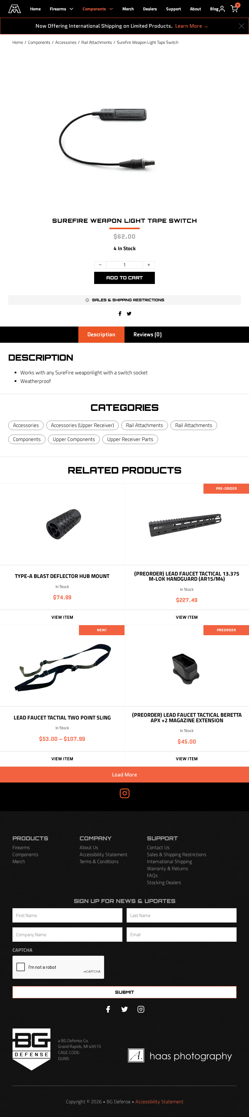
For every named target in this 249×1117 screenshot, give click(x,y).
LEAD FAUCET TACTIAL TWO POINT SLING (62, 717)
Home (35, 8)
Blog (214, 8)
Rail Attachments (96, 42)
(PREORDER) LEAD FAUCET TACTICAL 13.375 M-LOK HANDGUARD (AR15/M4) (186, 576)
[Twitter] (124, 1009)
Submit (124, 992)
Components (94, 8)
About (195, 8)
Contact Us (158, 847)
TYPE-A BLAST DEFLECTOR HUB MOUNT (62, 576)
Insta (105, 793)
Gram (143, 793)
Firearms (58, 8)
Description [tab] (101, 334)
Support (173, 8)
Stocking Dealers (164, 882)
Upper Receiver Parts (130, 439)
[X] (129, 313)
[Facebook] (119, 313)
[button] (124, 300)
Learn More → (191, 26)
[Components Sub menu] (111, 9)
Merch (128, 8)
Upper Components (74, 439)
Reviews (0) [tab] (148, 334)
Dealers (150, 8)
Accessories (66, 42)
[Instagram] (141, 1009)
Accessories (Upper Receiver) (82, 425)
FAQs (152, 875)
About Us (89, 847)
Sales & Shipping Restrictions (176, 854)
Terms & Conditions (99, 861)
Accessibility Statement (104, 854)
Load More (124, 774)
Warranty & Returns (167, 868)
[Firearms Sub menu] (71, 9)
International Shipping (169, 861)
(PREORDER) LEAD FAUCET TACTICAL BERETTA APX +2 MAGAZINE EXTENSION (187, 717)
